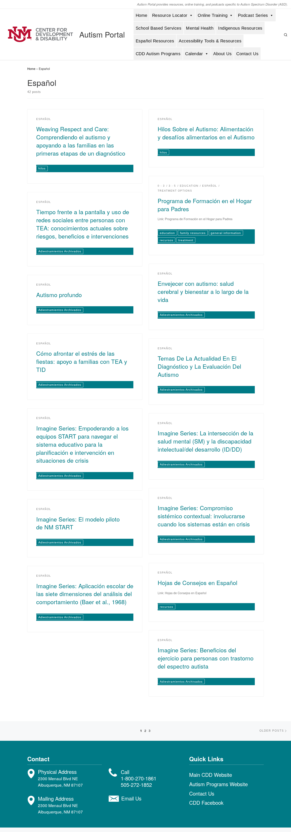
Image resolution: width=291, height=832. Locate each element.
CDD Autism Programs (158, 53)
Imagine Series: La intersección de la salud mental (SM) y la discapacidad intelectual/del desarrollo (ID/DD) (205, 441)
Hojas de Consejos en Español (197, 582)
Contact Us (247, 53)
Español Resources (155, 41)
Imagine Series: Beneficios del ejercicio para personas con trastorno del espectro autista (206, 658)
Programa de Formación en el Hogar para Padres (205, 204)
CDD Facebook (206, 802)
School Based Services (158, 28)
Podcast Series (253, 15)
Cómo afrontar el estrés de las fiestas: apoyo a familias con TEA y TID (81, 361)
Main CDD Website (210, 774)
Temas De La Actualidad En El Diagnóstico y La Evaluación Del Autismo (199, 366)
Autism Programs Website (218, 784)
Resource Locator (169, 15)
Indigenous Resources (240, 28)
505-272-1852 (136, 784)
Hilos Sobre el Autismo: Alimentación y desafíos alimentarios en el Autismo (206, 133)
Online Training (213, 15)
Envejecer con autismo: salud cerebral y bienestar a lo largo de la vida (203, 291)
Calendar (194, 53)
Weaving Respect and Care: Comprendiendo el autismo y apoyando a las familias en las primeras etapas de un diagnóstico (80, 141)
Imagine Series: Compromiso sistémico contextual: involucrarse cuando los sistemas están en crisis (204, 516)
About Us (222, 53)
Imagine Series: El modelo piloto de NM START (78, 523)
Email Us (131, 798)
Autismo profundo (59, 294)
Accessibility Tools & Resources (210, 41)
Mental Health (199, 28)
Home (141, 15)
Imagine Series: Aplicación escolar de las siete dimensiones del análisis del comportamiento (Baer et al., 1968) (84, 594)
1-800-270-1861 (138, 778)
